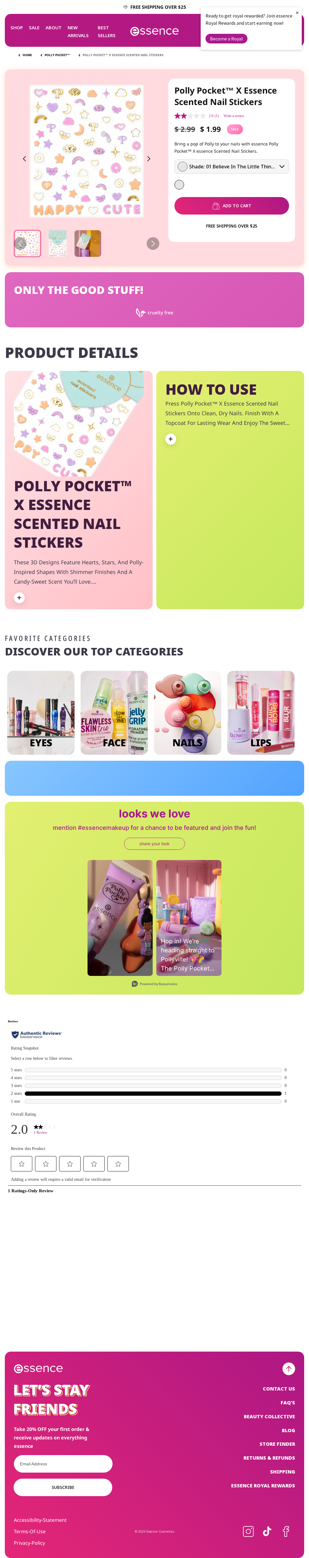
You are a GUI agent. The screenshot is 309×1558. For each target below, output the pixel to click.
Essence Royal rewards (263, 1485)
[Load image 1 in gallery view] (27, 243)
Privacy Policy (181, 778)
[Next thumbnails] (153, 243)
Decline (139, 797)
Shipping (282, 1471)
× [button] (297, 12)
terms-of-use (30, 1531)
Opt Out (103, 785)
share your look (154, 843)
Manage (107, 797)
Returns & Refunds (269, 1457)
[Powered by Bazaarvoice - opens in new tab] (154, 984)
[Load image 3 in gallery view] (87, 243)
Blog (288, 1430)
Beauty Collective (269, 1416)
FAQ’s (288, 1402)
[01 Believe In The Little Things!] (179, 185)
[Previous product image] (24, 158)
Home (27, 55)
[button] (17, 27)
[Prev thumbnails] (20, 243)
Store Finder (277, 1444)
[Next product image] (148, 158)
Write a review (234, 116)
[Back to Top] (288, 1368)
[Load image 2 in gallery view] (57, 243)
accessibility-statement (40, 1520)
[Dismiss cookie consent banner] (223, 762)
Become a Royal (226, 39)
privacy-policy (29, 1543)
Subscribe (63, 1487)
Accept (187, 797)
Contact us (279, 1389)
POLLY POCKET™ (57, 55)
